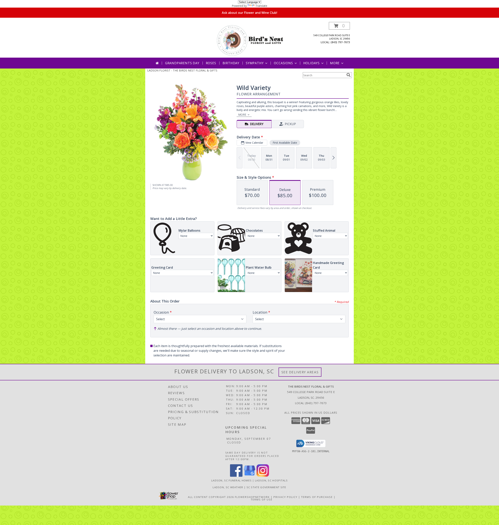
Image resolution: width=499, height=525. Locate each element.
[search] (348, 75)
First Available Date (285, 142)
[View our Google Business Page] (249, 476)
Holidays (311, 63)
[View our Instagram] (263, 476)
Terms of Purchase (317, 497)
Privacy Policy (285, 497)
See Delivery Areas (300, 372)
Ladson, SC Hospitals (271, 480)
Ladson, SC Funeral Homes (231, 480)
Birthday (231, 63)
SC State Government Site (266, 487)
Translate (261, 6)
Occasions (283, 63)
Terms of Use (262, 499)
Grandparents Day (182, 63)
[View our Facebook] (236, 476)
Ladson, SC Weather (228, 487)
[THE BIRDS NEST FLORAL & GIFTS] (249, 40)
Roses (211, 63)
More (335, 63)
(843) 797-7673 (340, 42)
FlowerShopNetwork (252, 497)
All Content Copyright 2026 (211, 497)
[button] (339, 26)
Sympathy (255, 63)
